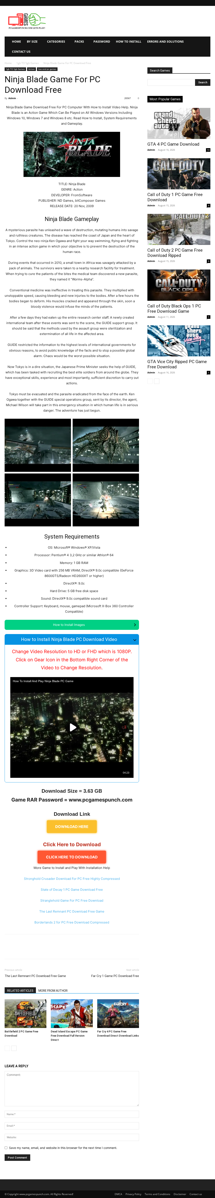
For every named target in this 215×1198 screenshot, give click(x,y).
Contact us (196, 1194)
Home (16, 41)
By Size (32, 41)
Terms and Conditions (157, 1194)
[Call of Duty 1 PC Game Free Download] (178, 173)
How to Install (128, 41)
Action (31, 69)
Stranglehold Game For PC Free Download (71, 900)
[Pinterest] (28, 950)
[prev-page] (7, 1048)
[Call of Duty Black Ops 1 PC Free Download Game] (178, 285)
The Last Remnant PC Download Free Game (71, 911)
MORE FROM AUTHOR (53, 990)
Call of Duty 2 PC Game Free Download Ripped (175, 253)
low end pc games (47, 69)
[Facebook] (9, 950)
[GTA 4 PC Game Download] (178, 123)
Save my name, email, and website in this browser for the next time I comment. (63, 1148)
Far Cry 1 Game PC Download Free (115, 976)
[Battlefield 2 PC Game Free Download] (25, 1013)
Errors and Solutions (165, 41)
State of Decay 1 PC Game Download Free (72, 890)
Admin (12, 98)
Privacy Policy (133, 1194)
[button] (207, 2)
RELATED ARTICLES (20, 990)
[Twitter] (18, 950)
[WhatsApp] (38, 950)
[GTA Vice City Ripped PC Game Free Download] (178, 340)
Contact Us (21, 52)
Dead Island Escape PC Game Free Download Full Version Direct (69, 1035)
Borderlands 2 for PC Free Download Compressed (71, 922)
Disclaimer (180, 1194)
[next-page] (14, 1048)
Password (101, 41)
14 (208, 149)
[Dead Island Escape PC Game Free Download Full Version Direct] (72, 1013)
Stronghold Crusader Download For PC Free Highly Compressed (72, 879)
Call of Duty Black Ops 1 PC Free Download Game (174, 308)
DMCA (118, 1194)
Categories (56, 41)
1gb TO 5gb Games (27, 63)
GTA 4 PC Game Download (173, 144)
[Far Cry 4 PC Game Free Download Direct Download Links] (118, 1013)
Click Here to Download (72, 844)
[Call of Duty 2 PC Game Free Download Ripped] (178, 229)
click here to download (72, 857)
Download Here (71, 826)
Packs (79, 41)
